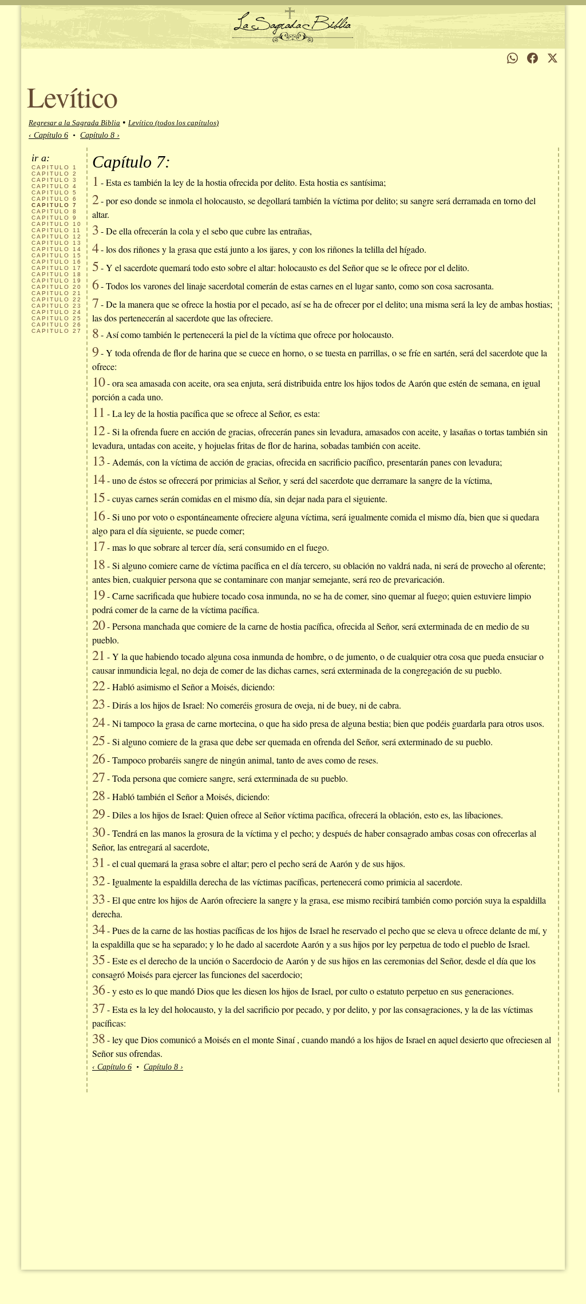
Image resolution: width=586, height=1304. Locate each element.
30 (98, 831)
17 (56, 268)
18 (56, 274)
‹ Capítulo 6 (48, 135)
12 (56, 236)
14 (56, 249)
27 (56, 331)
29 (98, 813)
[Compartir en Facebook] (532, 58)
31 (98, 862)
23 (56, 306)
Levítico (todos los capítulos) (173, 122)
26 (56, 324)
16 (56, 262)
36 (98, 989)
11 (56, 230)
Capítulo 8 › (100, 135)
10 (56, 224)
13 (56, 243)
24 (56, 312)
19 (56, 280)
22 (56, 299)
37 (98, 1008)
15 (56, 255)
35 (98, 959)
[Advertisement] (293, 1178)
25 (56, 318)
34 (98, 929)
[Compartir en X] (552, 58)
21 (56, 293)
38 (98, 1038)
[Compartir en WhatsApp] (512, 58)
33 (98, 898)
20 (56, 287)
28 (98, 795)
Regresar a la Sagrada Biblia (74, 122)
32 (98, 880)
